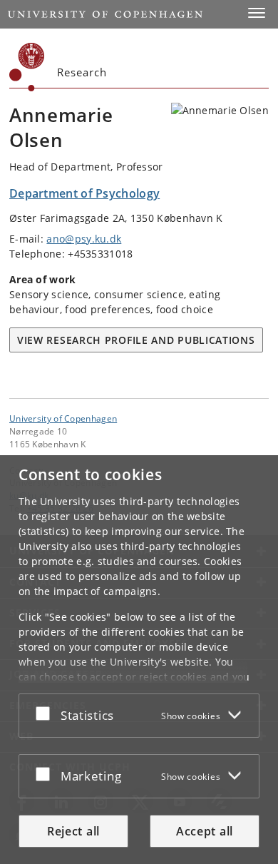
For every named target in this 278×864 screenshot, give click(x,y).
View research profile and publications (136, 340)
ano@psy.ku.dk (83, 238)
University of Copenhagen (63, 418)
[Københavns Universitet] (27, 67)
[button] (256, 13)
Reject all (73, 831)
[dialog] (139, 659)
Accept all (204, 831)
